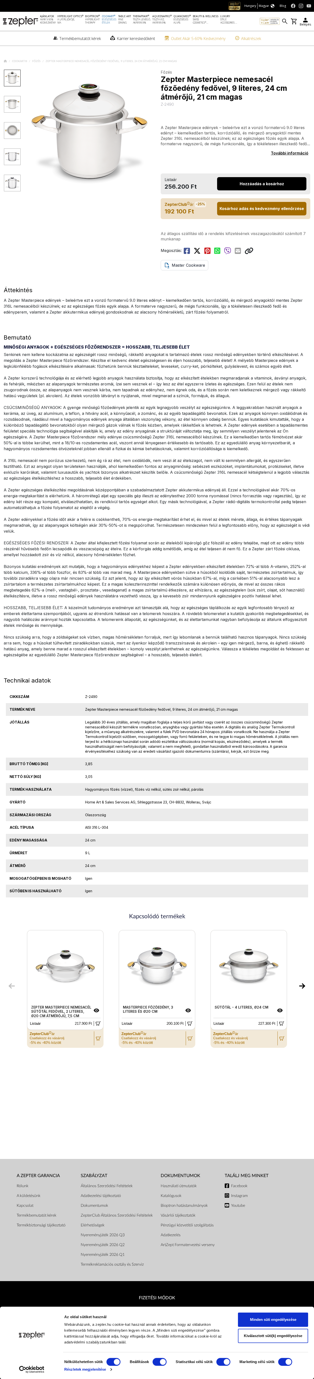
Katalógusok (171, 1196)
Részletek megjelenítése (85, 1369)
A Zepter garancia (38, 1176)
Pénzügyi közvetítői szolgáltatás (187, 1225)
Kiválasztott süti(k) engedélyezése (273, 1336)
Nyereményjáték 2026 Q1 (103, 1255)
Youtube (238, 1206)
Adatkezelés (171, 1235)
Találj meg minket (247, 1176)
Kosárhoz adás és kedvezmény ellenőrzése (262, 208)
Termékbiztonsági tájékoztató (41, 1225)
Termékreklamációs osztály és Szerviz (112, 1264)
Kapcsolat (25, 1206)
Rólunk (22, 1186)
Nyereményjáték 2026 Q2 (103, 1245)
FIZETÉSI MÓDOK (157, 1298)
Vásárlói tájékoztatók (178, 1215)
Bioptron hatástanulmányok (184, 1206)
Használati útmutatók (179, 1186)
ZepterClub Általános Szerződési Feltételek (117, 1215)
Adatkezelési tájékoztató (101, 1196)
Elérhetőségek (93, 1225)
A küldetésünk (28, 1196)
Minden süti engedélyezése (273, 1319)
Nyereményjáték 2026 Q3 (103, 1235)
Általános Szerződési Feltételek (107, 1186)
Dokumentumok (94, 1206)
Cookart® (20, 61)
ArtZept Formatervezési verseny (188, 1245)
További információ (289, 153)
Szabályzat (94, 1176)
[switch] (160, 1362)
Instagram (239, 1196)
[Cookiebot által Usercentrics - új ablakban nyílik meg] (31, 1369)
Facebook (239, 1186)
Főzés (36, 61)
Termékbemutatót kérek (36, 1215)
